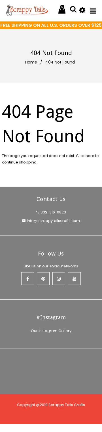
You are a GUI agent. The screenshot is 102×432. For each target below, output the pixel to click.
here (90, 155)
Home (31, 62)
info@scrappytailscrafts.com (53, 220)
